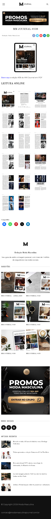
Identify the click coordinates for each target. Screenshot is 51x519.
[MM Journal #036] (13, 340)
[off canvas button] (3, 4)
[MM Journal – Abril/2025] (13, 282)
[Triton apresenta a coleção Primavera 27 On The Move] (6, 455)
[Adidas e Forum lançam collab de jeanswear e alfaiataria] (6, 487)
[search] (47, 4)
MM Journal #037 (33, 324)
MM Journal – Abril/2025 (11, 296)
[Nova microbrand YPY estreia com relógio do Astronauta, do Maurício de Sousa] (6, 465)
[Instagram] (8, 427)
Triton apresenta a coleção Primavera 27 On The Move (31, 452)
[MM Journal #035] (38, 340)
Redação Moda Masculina (11, 35)
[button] (8, 99)
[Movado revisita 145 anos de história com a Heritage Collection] (6, 444)
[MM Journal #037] (38, 311)
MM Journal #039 (8, 324)
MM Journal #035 (33, 353)
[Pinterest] (3, 427)
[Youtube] (14, 427)
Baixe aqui (5, 78)
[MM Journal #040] (38, 282)
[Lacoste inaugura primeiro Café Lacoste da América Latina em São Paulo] (6, 476)
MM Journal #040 (33, 296)
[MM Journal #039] (13, 311)
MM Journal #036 (8, 353)
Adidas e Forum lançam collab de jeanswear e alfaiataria (31, 485)
